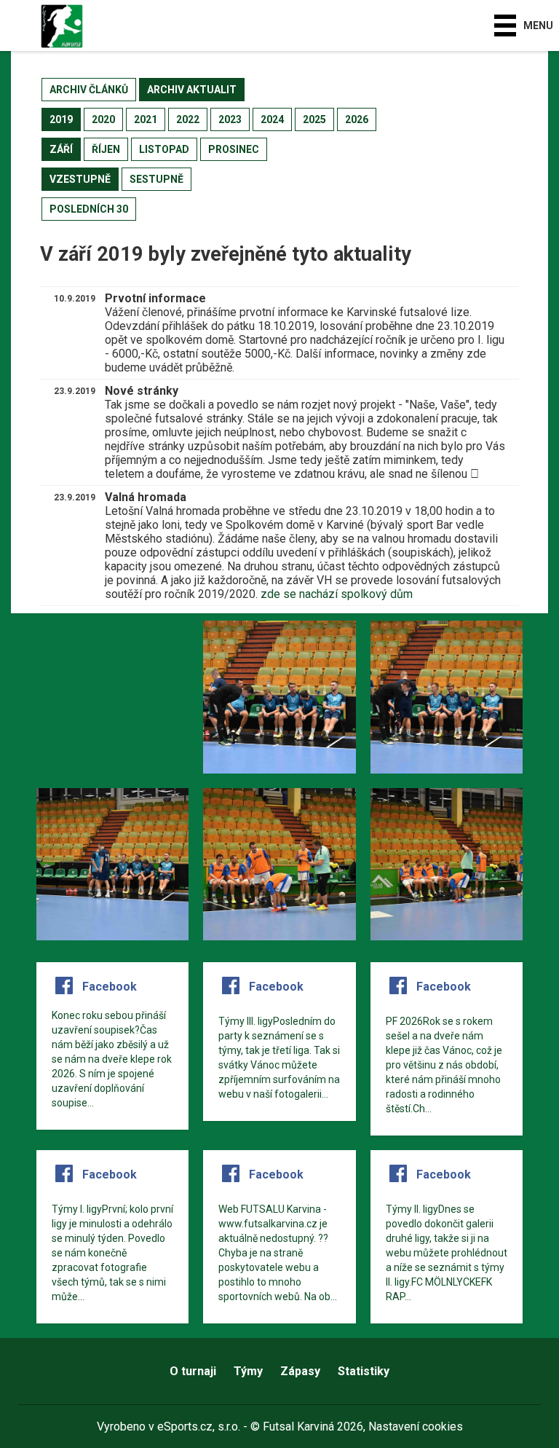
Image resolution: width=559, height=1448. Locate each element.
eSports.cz (185, 1426)
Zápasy (300, 1371)
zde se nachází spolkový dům (337, 594)
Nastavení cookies (415, 1426)
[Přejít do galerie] (112, 696)
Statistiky (363, 1371)
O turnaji (193, 1371)
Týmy (248, 1371)
